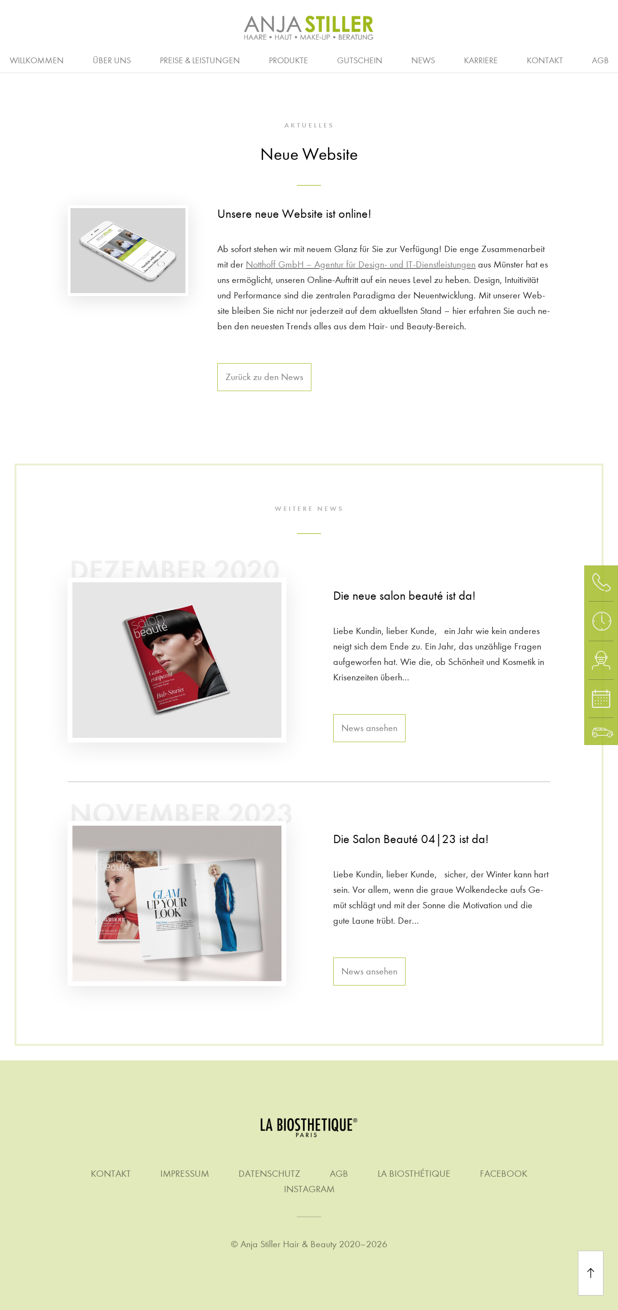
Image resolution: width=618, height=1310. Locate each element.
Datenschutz (269, 1173)
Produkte (288, 61)
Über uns (112, 61)
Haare (84, 59)
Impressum (184, 1173)
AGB (600, 61)
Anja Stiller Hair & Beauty (288, 1244)
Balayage (137, 59)
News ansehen (369, 727)
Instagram (309, 1189)
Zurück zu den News (264, 376)
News (423, 61)
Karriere (481, 61)
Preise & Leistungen (200, 61)
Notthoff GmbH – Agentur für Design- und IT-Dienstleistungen (361, 264)
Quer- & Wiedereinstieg (404, 59)
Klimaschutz (505, 59)
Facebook (503, 1173)
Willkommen (37, 61)
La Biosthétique (414, 1173)
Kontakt (545, 61)
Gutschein (359, 61)
